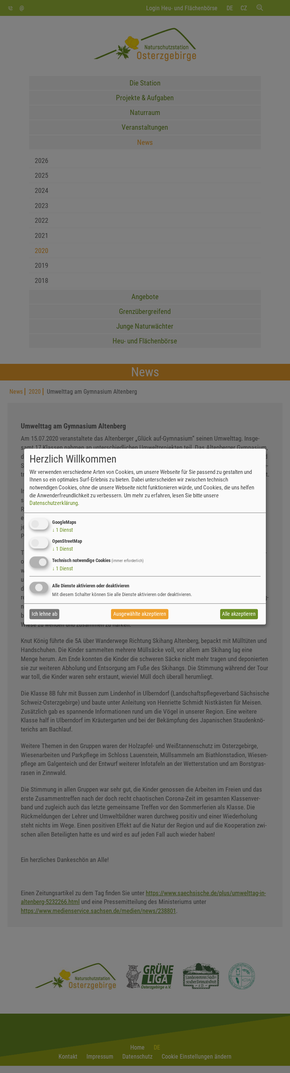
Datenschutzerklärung (53, 503)
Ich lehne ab (44, 614)
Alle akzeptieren (239, 614)
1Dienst (62, 530)
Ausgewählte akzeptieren (139, 614)
